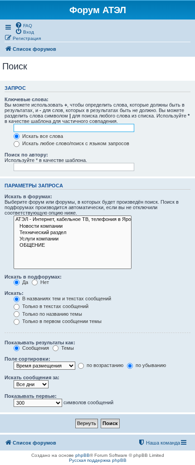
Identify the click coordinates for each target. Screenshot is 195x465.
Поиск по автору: (26, 154)
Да (24, 282)
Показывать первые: (31, 396)
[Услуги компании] (73, 239)
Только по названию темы (51, 314)
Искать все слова (42, 136)
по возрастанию (104, 365)
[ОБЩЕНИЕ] (73, 245)
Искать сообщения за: (32, 377)
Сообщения (35, 348)
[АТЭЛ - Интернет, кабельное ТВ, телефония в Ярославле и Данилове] (73, 219)
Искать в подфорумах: (33, 276)
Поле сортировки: (27, 359)
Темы (67, 348)
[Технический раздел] (73, 233)
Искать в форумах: (28, 196)
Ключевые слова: (27, 99)
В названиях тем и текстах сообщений (66, 298)
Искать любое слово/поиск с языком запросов (75, 143)
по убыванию (150, 365)
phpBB (82, 455)
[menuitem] (23, 25)
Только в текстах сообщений (54, 306)
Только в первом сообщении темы (61, 321)
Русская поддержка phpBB (98, 460)
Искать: (14, 293)
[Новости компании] (73, 226)
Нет (44, 282)
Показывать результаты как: (40, 342)
